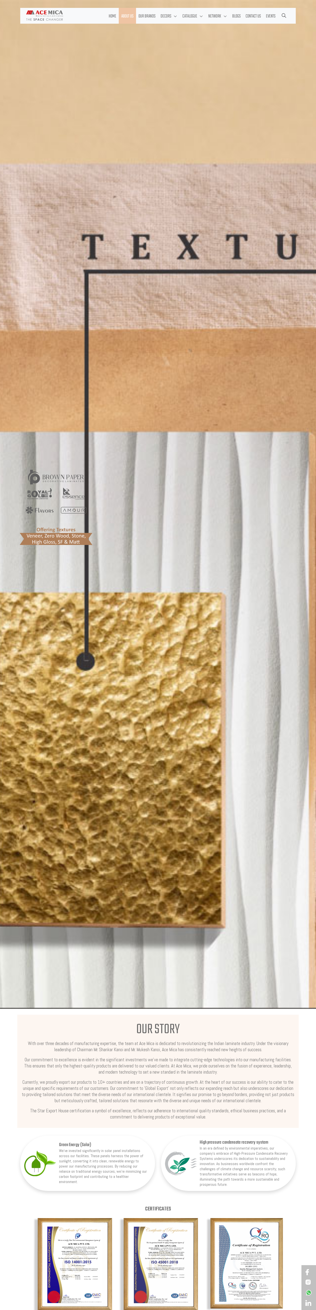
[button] (169, 16)
